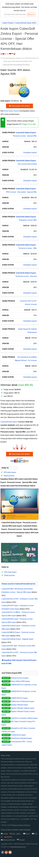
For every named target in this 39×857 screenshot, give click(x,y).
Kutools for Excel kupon (20, 678)
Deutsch (9, 837)
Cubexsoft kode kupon (9, 422)
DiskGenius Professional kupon (22, 701)
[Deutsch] (10, 54)
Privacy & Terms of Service (21, 825)
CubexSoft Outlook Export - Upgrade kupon (17, 639)
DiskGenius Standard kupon (21, 738)
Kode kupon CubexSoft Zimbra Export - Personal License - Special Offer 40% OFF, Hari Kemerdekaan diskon (19, 39)
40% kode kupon (10, 472)
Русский (22, 840)
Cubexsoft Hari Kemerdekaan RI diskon (16, 64)
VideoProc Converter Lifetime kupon (24, 718)
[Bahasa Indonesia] (12, 54)
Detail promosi (9, 476)
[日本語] (8, 54)
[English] (1, 54)
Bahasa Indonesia (9, 840)
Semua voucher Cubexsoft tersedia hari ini (18, 584)
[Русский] (14, 54)
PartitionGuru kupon (18, 735)
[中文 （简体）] (3, 54)
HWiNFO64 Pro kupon (19, 698)
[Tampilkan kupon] (30, 152)
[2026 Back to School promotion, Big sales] (19, 562)
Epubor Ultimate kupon (19, 705)
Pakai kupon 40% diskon (20, 106)
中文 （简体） (16, 833)
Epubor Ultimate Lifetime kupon (22, 708)
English (5, 833)
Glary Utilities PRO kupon (20, 681)
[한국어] (6, 54)
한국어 (28, 833)
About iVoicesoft (25, 829)
